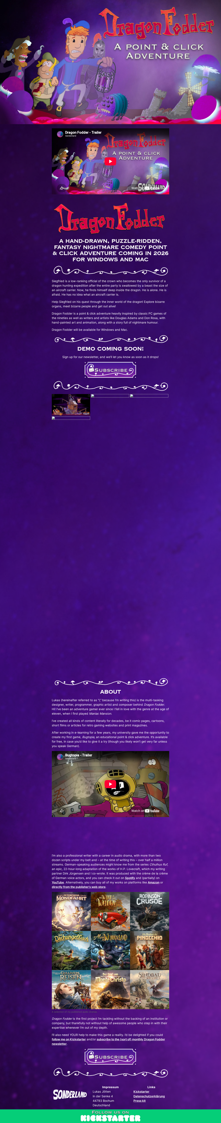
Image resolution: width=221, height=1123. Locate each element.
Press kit (139, 1100)
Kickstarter (141, 1091)
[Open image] (71, 404)
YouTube (58, 882)
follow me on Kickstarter (69, 1039)
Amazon (153, 882)
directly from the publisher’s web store (78, 887)
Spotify (130, 878)
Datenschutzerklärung (149, 1096)
